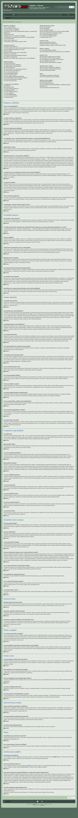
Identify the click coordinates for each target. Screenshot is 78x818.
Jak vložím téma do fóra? (9, 63)
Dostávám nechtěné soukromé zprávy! (49, 43)
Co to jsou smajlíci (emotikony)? (11, 88)
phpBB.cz (43, 805)
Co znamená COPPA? (9, 38)
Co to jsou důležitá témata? (10, 94)
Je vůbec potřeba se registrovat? (11, 28)
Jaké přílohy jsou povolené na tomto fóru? (49, 75)
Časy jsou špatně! (8, 51)
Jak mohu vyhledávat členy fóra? (47, 61)
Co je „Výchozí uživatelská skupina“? (48, 35)
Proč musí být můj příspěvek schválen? (13, 79)
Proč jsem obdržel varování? (10, 74)
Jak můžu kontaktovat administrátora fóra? (49, 87)
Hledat (70, 7)
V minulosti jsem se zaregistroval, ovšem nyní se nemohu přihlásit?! (19, 37)
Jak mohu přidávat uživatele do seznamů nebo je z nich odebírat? (55, 51)
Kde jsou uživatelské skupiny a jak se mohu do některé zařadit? (54, 31)
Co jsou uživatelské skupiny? (46, 30)
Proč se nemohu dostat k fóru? (11, 72)
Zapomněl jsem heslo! (9, 34)
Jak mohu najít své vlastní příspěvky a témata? (51, 62)
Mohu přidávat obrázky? (9, 90)
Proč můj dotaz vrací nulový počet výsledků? (50, 58)
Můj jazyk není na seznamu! (10, 53)
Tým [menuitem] (40, 801)
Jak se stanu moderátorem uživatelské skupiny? (51, 32)
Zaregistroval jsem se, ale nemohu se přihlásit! (14, 35)
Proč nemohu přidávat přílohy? (11, 73)
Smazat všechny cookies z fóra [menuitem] (50, 801)
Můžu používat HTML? (9, 87)
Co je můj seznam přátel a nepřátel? (48, 50)
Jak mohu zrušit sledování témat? (47, 70)
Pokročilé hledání (73, 7)
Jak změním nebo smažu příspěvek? (12, 64)
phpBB (34, 804)
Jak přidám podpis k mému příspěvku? (13, 66)
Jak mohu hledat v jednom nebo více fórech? (50, 56)
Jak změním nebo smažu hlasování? (12, 70)
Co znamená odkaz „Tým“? (46, 37)
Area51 (26, 767)
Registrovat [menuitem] (64, 14)
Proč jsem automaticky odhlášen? (11, 30)
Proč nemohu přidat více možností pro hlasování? (15, 69)
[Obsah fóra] (16, 6)
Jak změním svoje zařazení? (10, 56)
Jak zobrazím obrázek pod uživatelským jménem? (15, 55)
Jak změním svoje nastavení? (11, 46)
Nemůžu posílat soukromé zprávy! (48, 42)
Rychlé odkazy (8, 14)
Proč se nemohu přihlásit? (10, 27)
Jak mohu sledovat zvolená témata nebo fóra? (50, 68)
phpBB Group (56, 757)
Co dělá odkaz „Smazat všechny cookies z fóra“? (15, 41)
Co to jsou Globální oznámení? (11, 91)
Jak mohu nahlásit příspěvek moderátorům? (14, 76)
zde (47, 758)
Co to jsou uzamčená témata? (10, 95)
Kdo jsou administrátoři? (45, 27)
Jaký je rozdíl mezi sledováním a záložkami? (50, 67)
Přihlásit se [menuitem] (71, 14)
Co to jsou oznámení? (9, 93)
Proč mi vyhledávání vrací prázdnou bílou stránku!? (52, 59)
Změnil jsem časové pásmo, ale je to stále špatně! (15, 52)
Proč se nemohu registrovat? (10, 40)
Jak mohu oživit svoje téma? (10, 80)
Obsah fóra (8, 801)
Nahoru (7, 114)
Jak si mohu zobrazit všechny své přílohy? (50, 76)
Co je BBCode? (7, 85)
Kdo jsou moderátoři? (44, 28)
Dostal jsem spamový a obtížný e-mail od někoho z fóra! (53, 45)
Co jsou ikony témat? (8, 97)
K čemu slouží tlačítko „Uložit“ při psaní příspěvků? (15, 77)
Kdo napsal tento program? (46, 81)
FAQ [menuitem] (16, 14)
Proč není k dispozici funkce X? (47, 83)
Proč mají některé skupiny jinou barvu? (49, 34)
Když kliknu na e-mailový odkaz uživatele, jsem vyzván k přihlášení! (19, 58)
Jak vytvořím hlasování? (9, 67)
